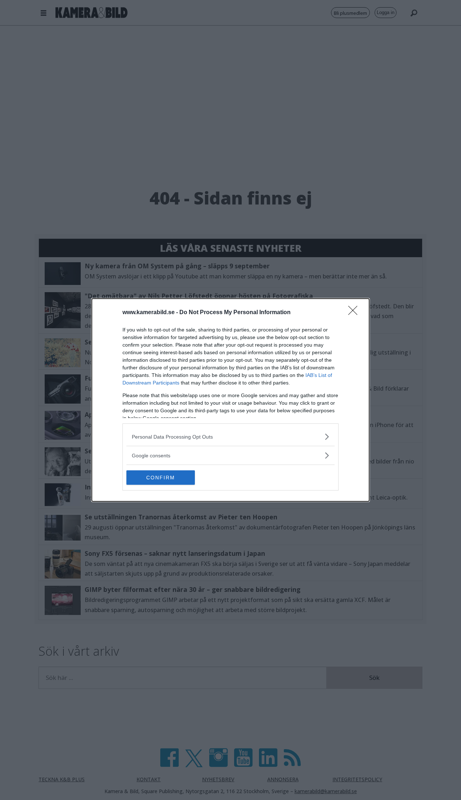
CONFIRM (160, 477)
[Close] (355, 313)
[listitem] (230, 436)
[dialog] (230, 400)
